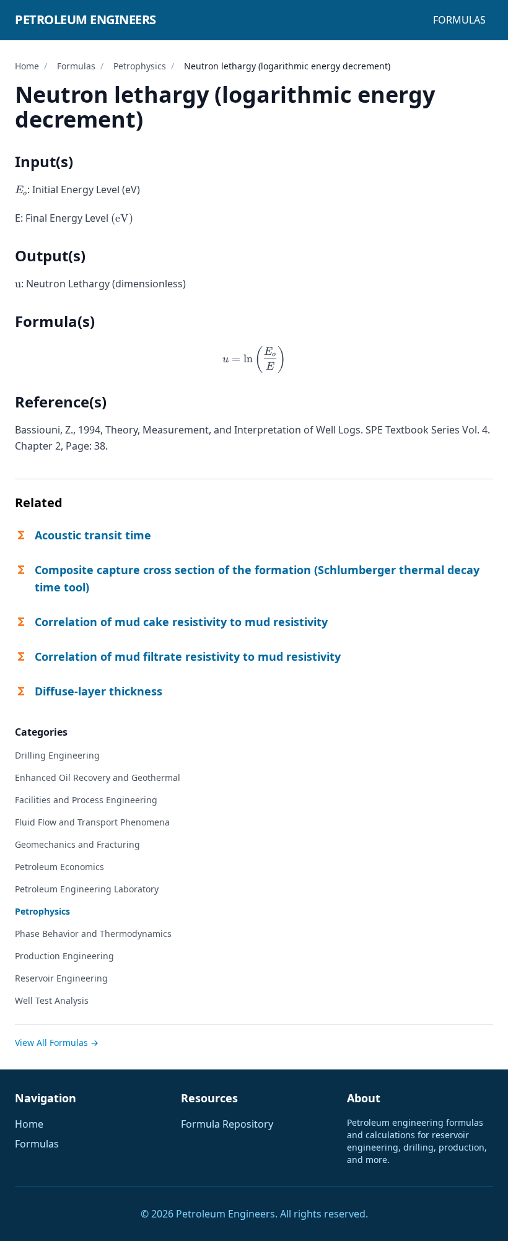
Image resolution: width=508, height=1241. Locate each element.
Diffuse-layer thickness (98, 691)
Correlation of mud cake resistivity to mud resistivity (181, 621)
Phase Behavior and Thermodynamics (93, 933)
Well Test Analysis (52, 1000)
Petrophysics (139, 66)
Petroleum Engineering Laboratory (87, 889)
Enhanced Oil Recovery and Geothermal (97, 777)
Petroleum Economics (59, 867)
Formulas (459, 20)
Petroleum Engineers (85, 19)
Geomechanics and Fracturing (77, 844)
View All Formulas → (57, 1042)
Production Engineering (64, 956)
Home (27, 66)
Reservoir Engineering (61, 978)
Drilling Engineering (57, 755)
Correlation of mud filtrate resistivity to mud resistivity (188, 656)
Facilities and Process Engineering (86, 800)
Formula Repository (227, 1124)
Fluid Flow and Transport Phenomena (92, 822)
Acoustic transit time (93, 535)
